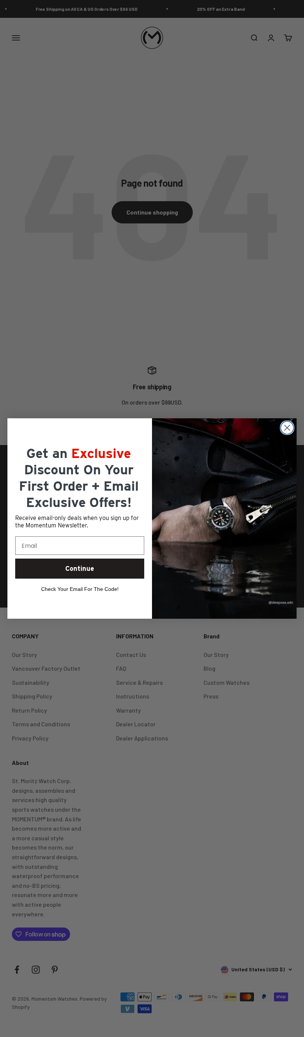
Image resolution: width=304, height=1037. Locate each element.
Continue (79, 568)
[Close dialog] (287, 427)
